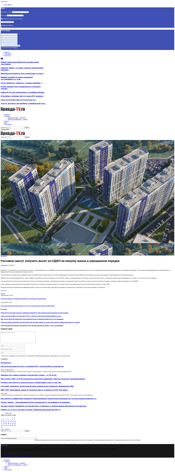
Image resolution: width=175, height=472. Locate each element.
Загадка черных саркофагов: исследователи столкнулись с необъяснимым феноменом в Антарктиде (43, 406)
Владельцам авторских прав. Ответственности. (19, 457)
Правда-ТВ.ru (4, 445)
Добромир (4, 265)
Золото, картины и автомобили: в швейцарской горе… (23, 104)
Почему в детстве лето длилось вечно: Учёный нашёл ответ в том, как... (31, 383)
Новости (7, 52)
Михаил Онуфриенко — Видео (17, 119)
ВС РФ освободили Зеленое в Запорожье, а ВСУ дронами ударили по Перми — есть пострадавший (32, 325)
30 (15, 425)
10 (1, 421)
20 (8, 423)
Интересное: (6, 363)
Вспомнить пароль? (7, 25)
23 (15, 423)
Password (3, 15)
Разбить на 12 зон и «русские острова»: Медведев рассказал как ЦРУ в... (31, 410)
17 (1, 423)
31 (1, 427)
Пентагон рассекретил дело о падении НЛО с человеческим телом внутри (32, 366)
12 (6, 421)
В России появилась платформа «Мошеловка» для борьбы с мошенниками (23, 298)
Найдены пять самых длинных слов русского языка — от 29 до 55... (29, 375)
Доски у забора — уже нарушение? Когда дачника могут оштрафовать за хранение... (36, 402)
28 (10, 425)
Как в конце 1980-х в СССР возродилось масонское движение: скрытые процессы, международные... (43, 379)
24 (1, 425)
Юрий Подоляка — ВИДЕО (17, 118)
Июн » (8, 429)
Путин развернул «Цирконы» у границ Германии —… (22, 83)
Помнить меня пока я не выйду (12, 19)
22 (12, 423)
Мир (5, 122)
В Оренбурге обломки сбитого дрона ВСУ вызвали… (22, 96)
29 (12, 425)
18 (4, 423)
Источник (4, 290)
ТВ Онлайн (8, 54)
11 (4, 421)
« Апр (2, 429)
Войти (16, 47)
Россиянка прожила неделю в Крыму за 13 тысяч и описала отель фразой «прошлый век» (28, 306)
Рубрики (3, 438)
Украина (7, 116)
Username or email (6, 12)
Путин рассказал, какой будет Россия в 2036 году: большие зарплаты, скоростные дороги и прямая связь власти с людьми (40, 322)
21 (10, 423)
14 (10, 421)
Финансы (4, 256)
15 (12, 421)
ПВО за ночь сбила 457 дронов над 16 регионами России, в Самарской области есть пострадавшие (32, 319)
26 (6, 425)
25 (4, 425)
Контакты (7, 55)
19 (6, 423)
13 (8, 421)
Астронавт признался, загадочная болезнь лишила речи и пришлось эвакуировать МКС (37, 386)
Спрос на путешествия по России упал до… (18, 100)
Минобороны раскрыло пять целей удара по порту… (22, 74)
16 (15, 421)
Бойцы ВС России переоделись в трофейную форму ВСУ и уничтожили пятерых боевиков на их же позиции (34, 313)
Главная (6, 453)
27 (8, 425)
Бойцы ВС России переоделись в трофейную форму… (23, 92)
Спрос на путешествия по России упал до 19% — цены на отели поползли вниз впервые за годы (31, 316)
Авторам (7, 455)
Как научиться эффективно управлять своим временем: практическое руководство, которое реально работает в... (49, 399)
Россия (6, 121)
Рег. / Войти (8, 4)
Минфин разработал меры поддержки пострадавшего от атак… (17, 78)
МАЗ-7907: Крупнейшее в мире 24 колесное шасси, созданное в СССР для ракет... (35, 390)
